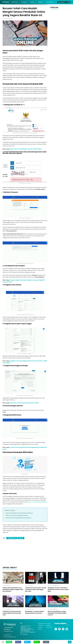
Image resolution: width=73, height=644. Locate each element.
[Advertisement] (36, 555)
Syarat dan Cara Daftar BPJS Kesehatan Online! (24, 403)
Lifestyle (14, 2)
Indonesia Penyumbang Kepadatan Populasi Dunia (18, 517)
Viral (4, 585)
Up (69, 642)
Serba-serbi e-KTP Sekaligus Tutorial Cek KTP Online (25, 149)
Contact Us (40, 625)
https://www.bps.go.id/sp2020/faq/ (37, 502)
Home (4, 4)
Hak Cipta (48, 623)
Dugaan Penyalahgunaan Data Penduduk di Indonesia (19, 513)
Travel (40, 2)
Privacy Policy (49, 627)
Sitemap (40, 629)
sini (23, 105)
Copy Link (46, 642)
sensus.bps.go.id (28, 183)
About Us (40, 627)
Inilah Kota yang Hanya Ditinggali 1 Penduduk (17, 515)
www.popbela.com (30, 438)
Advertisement (41, 623)
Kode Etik (48, 625)
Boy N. (11, 18)
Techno (24, 2)
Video (32, 2)
